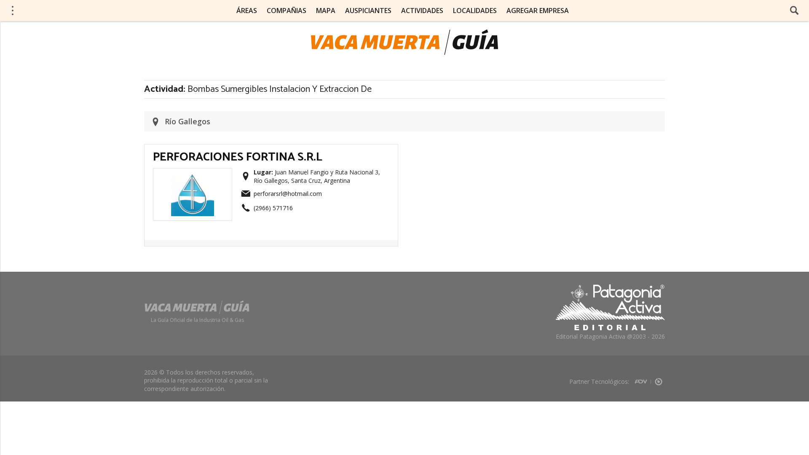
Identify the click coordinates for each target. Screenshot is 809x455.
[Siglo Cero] (658, 379)
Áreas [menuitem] (246, 10)
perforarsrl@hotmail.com (288, 194)
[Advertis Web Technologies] (643, 379)
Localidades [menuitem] (475, 10)
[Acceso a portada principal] (72, 10)
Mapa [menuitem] (325, 10)
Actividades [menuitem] (422, 10)
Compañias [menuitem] (286, 10)
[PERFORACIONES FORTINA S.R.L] (193, 175)
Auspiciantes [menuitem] (368, 10)
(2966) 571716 (273, 208)
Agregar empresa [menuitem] (537, 10)
